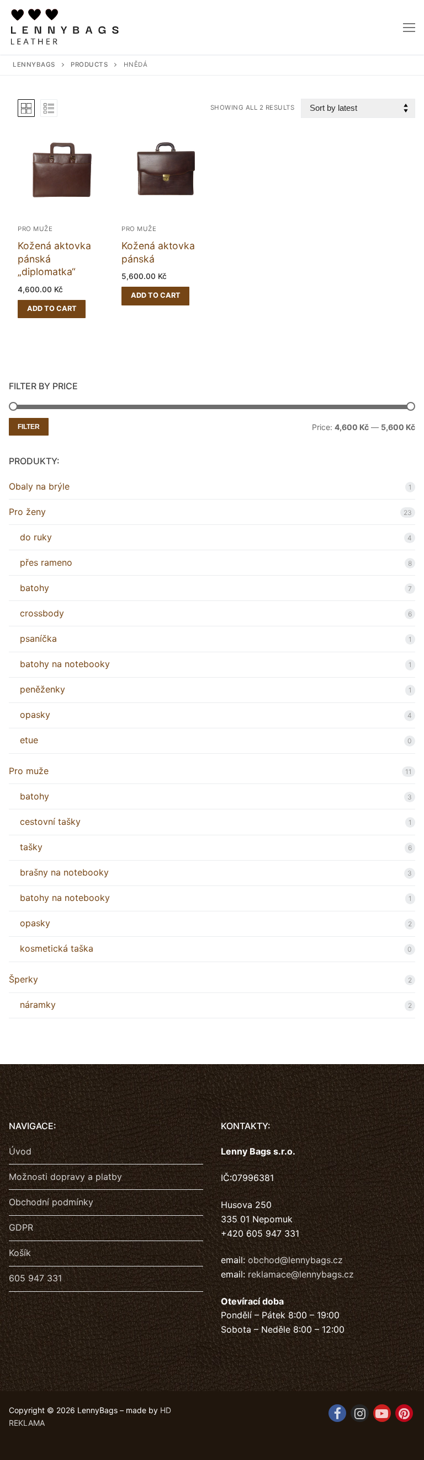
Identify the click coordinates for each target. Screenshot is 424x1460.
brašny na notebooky (64, 872)
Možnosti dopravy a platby (65, 1176)
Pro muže (35, 229)
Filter (29, 427)
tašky (31, 846)
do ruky (36, 537)
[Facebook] (337, 1413)
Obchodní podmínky (51, 1201)
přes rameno (46, 562)
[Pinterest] (404, 1413)
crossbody (42, 613)
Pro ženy (27, 511)
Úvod (20, 1151)
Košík (20, 1252)
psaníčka (38, 638)
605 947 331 (35, 1278)
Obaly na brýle (39, 486)
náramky (38, 1004)
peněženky (42, 689)
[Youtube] (382, 1413)
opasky (35, 714)
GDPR (21, 1227)
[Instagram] (359, 1413)
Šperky (23, 979)
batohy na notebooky (65, 663)
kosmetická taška (56, 948)
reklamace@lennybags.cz (301, 1274)
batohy (34, 587)
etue (29, 739)
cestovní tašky (50, 821)
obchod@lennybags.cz (295, 1259)
